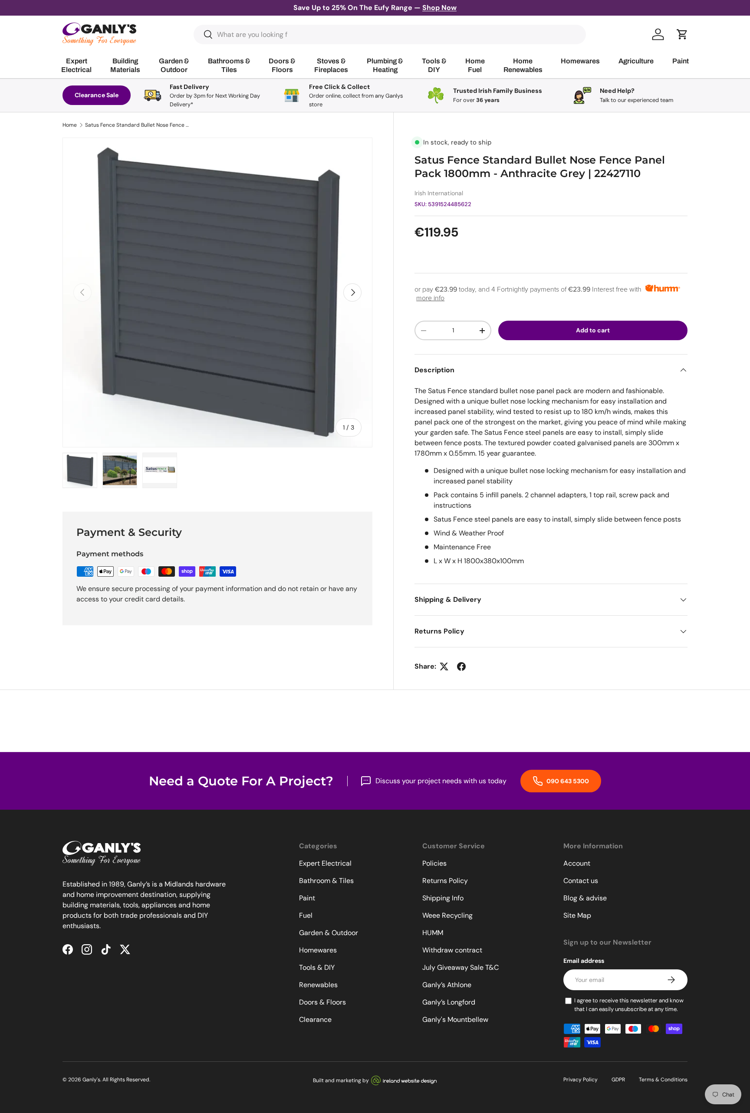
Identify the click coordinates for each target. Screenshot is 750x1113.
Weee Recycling (447, 915)
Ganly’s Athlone (446, 984)
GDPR (618, 1079)
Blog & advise (585, 898)
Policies (434, 863)
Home (69, 124)
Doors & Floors (322, 1002)
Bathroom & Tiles (326, 880)
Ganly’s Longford (448, 1002)
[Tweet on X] (444, 666)
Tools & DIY (317, 967)
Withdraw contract (452, 950)
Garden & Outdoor (328, 932)
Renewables (318, 984)
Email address (583, 961)
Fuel (305, 915)
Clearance (315, 1019)
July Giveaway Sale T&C (460, 967)
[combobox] (390, 34)
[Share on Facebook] (461, 666)
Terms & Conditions (663, 1079)
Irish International (438, 193)
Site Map (577, 915)
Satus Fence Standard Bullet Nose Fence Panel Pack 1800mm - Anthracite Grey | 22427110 (137, 124)
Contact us (580, 880)
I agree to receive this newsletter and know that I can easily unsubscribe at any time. (629, 1005)
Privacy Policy (580, 1079)
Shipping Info (443, 898)
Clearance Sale (96, 95)
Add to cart (593, 330)
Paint (307, 898)
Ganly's (91, 1079)
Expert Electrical (325, 863)
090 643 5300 (567, 781)
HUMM (432, 932)
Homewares (318, 950)
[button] (682, 34)
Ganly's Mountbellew (455, 1019)
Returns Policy (445, 880)
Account (576, 863)
